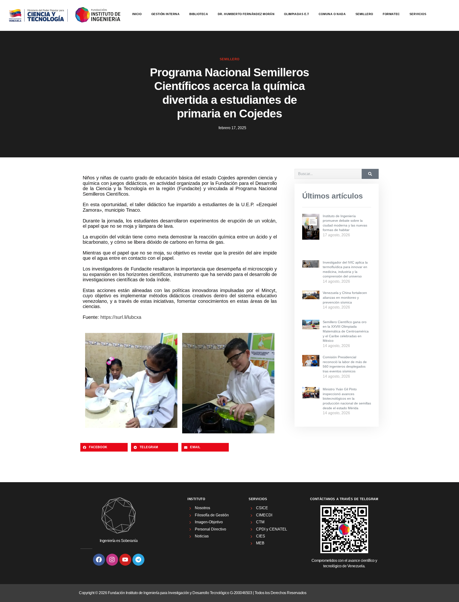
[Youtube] (125, 560)
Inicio (137, 14)
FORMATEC (391, 14)
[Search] (370, 174)
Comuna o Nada (332, 14)
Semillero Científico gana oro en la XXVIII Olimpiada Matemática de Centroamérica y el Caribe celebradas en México (346, 331)
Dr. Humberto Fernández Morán (246, 14)
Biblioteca (198, 14)
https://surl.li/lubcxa (120, 317)
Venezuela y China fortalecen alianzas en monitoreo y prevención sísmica (345, 297)
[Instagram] (112, 560)
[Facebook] (99, 560)
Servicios (418, 14)
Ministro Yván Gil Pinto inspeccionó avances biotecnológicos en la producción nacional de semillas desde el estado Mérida (347, 398)
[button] (104, 447)
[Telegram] (138, 560)
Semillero (364, 14)
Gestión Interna (165, 14)
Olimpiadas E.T (296, 14)
